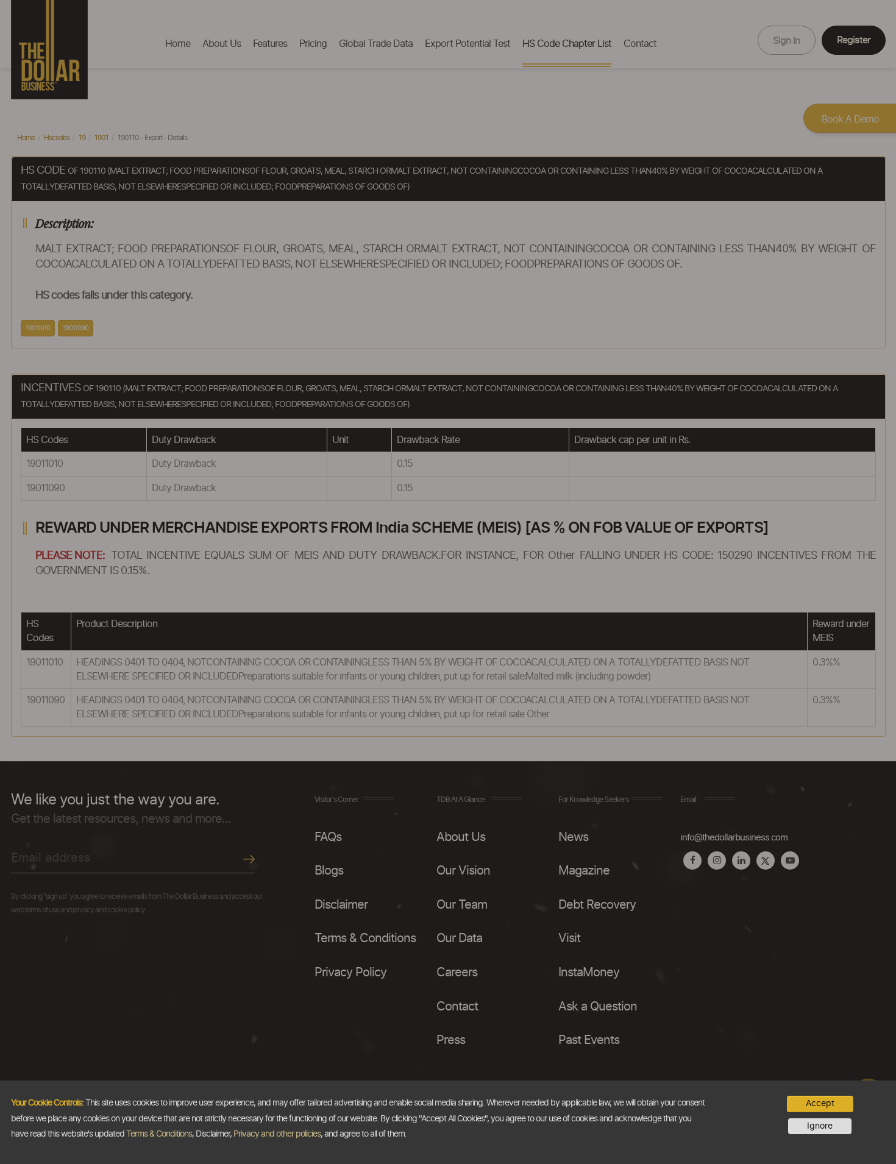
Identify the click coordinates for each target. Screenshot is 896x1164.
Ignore (820, 1126)
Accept (820, 1103)
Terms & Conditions (159, 1134)
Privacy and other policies (277, 1134)
